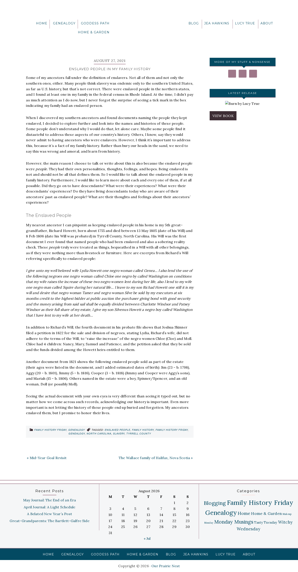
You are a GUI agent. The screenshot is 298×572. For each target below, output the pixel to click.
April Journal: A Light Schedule (49, 507)
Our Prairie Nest (149, 25)
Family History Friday (50, 429)
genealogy (77, 433)
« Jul (147, 538)
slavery (119, 433)
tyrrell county (138, 433)
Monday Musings (233, 522)
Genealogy (76, 429)
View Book (223, 116)
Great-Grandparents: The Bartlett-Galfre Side (49, 521)
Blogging (215, 503)
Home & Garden (266, 513)
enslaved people (117, 429)
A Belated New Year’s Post (49, 514)
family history (143, 429)
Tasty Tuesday (265, 522)
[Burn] (242, 104)
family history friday (172, 429)
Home (244, 513)
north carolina (99, 433)
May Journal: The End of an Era (49, 500)
